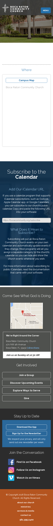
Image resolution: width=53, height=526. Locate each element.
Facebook (29, 462)
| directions (33, 348)
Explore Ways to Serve (26, 390)
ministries (26, 507)
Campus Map (26, 80)
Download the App (26, 427)
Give (26, 398)
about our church (25, 502)
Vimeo (28, 477)
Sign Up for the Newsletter (26, 433)
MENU (46, 10)
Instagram (31, 470)
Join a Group (26, 375)
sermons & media (25, 511)
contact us (25, 515)
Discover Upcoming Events (26, 383)
